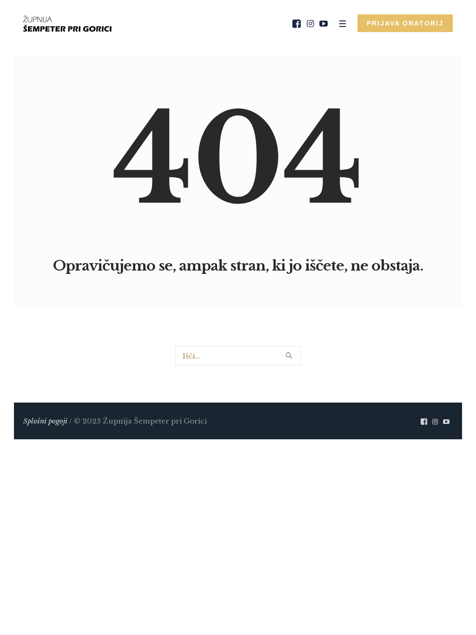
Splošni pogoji (45, 421)
